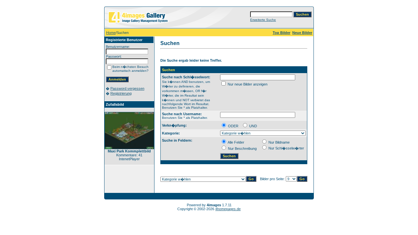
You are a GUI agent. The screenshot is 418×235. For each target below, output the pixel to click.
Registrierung (121, 93)
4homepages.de (228, 209)
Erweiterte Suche (263, 20)
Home (111, 33)
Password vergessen (127, 88)
